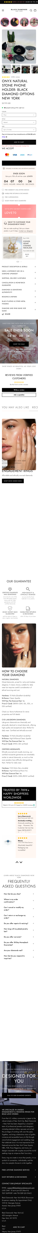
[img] (19, 803)
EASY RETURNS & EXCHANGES (14, 1177)
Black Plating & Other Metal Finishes (13, 302)
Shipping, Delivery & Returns (14, 278)
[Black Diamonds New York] (19, 10)
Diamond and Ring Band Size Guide (14, 309)
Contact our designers (26, 231)
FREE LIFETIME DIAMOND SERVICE (16, 1170)
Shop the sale (19, 344)
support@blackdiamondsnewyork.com (20, 1188)
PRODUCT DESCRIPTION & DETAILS (14, 267)
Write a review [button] (19, 390)
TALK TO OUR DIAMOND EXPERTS (19, 1095)
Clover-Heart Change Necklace (27, 244)
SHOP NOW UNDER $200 (13, 481)
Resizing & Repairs (9, 297)
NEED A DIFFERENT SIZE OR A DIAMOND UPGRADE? (13, 272)
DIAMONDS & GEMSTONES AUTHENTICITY (12, 291)
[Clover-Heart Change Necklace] (12, 247)
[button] (30, 10)
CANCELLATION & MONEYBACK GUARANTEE (13, 284)
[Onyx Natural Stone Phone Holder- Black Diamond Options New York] (6, 69)
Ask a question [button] (19, 395)
